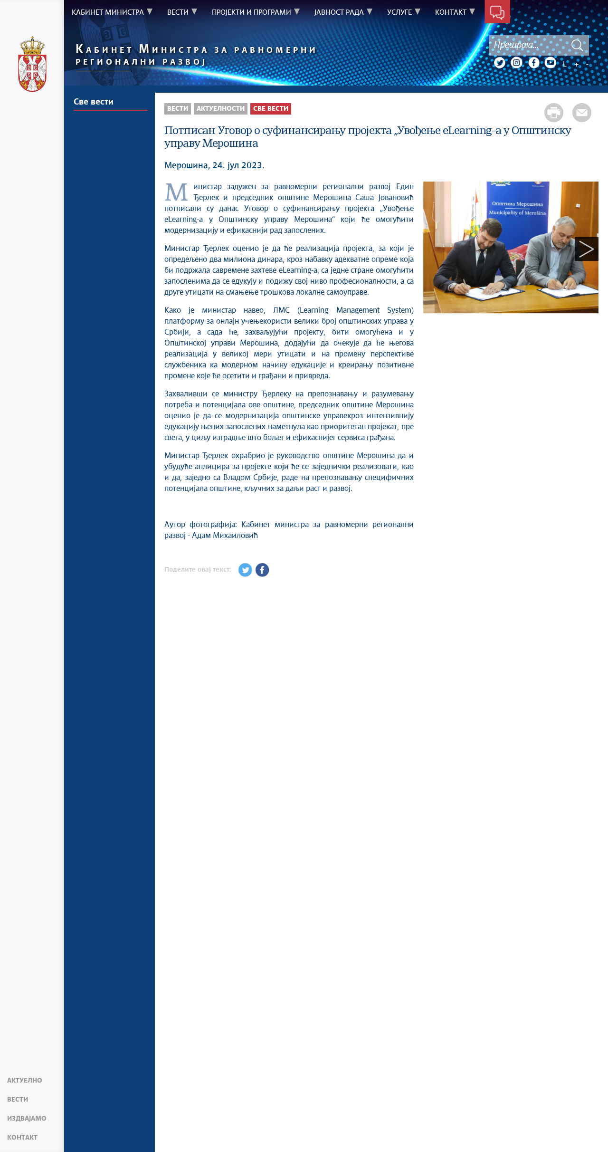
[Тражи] (577, 45)
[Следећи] (586, 249)
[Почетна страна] (32, 66)
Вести (17, 1099)
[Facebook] (533, 63)
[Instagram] (516, 63)
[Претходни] (435, 249)
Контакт (22, 1137)
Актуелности (221, 109)
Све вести (94, 102)
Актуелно (24, 1080)
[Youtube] (550, 63)
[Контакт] (497, 13)
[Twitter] (499, 63)
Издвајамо (27, 1118)
